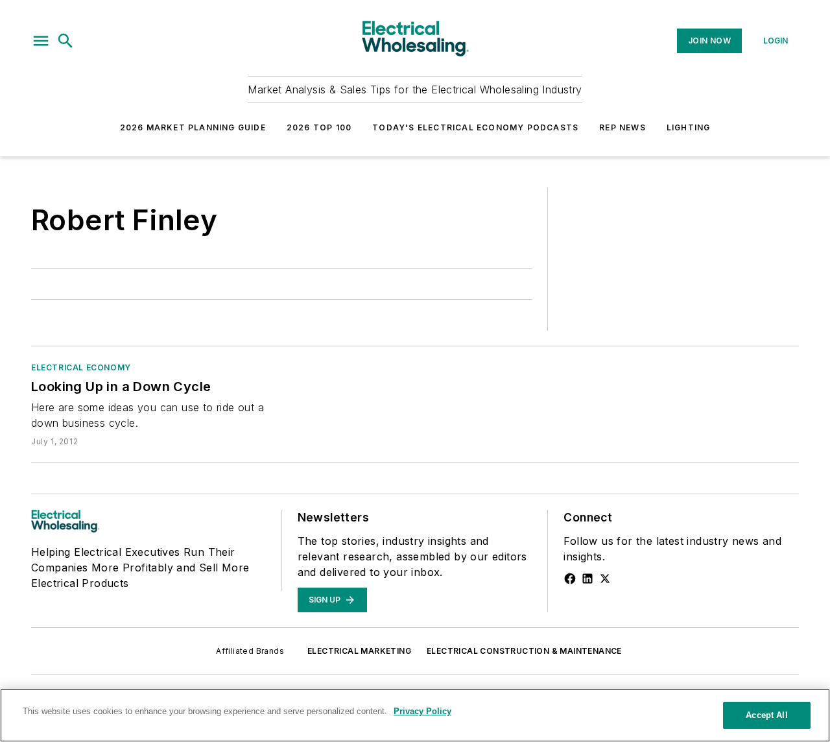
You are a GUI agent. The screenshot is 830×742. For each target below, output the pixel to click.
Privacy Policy (422, 711)
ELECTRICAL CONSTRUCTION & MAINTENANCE (524, 651)
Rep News (622, 127)
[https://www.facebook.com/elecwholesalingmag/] (569, 578)
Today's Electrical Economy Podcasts (475, 127)
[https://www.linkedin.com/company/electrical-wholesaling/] (587, 578)
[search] (65, 41)
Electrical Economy (81, 367)
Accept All (766, 715)
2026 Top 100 (319, 127)
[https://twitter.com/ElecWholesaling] (605, 578)
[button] (41, 41)
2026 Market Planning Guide (193, 127)
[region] (415, 715)
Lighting (689, 127)
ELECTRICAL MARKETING (359, 651)
